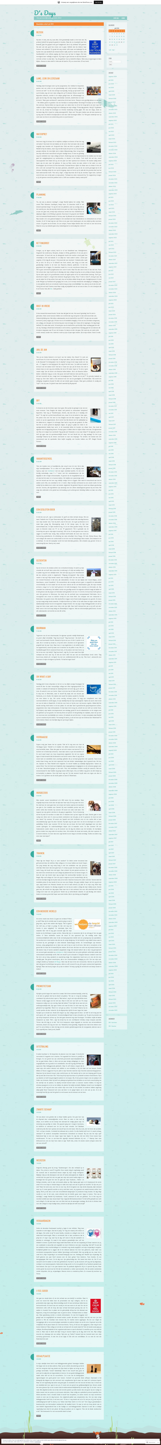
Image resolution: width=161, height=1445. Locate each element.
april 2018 (111, 391)
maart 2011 (111, 680)
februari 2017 (112, 424)
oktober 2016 (112, 435)
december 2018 (113, 362)
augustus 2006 (113, 882)
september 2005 (113, 922)
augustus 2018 (112, 376)
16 (114, 39)
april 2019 (111, 347)
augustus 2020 (113, 300)
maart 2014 (112, 549)
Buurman (40, 628)
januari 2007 (112, 863)
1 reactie (39, 182)
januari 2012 (112, 644)
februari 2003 (112, 999)
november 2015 (113, 475)
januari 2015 (112, 512)
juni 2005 (111, 933)
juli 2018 (111, 380)
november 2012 (113, 607)
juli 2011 (111, 666)
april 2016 (111, 457)
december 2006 (113, 867)
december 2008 (113, 779)
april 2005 (111, 940)
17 (116, 39)
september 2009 (113, 746)
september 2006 (113, 878)
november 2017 (113, 409)
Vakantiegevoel (44, 458)
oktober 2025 (112, 113)
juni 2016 (111, 450)
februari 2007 (112, 860)
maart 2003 (112, 995)
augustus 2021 (112, 267)
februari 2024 (112, 171)
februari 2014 (112, 552)
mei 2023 (111, 204)
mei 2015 (111, 497)
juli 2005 (111, 929)
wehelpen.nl (59, 952)
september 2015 (113, 483)
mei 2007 (111, 849)
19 (121, 39)
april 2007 (111, 853)
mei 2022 (111, 245)
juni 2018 (111, 384)
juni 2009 (111, 757)
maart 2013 (112, 593)
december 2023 (113, 179)
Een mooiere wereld (46, 911)
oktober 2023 (112, 186)
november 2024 (113, 150)
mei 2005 (111, 937)
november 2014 (113, 519)
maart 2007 (112, 856)
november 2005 (113, 915)
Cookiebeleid (38, 1441)
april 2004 (111, 984)
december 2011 (113, 647)
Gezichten (41, 560)
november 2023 (113, 183)
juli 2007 (111, 842)
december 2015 (113, 472)
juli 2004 (111, 973)
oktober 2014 (112, 523)
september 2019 (113, 329)
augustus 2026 (113, 76)
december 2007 (113, 823)
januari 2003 (112, 1003)
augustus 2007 (112, 838)
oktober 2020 (112, 292)
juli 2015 (111, 490)
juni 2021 (111, 274)
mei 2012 (111, 629)
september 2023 (113, 190)
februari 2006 (112, 904)
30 (114, 45)
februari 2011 (112, 684)
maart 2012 (112, 637)
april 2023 (111, 208)
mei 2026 (111, 87)
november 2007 (113, 827)
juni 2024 (111, 168)
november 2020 (113, 289)
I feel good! (42, 1291)
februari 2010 (112, 728)
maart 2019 (112, 351)
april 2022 (111, 248)
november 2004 (113, 959)
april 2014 (111, 545)
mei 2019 (111, 344)
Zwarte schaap (44, 1109)
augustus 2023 (113, 193)
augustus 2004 (113, 970)
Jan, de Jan (41, 349)
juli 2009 (111, 754)
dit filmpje (57, 962)
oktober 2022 (112, 230)
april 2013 (111, 589)
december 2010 (113, 691)
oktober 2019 (112, 325)
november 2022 (113, 226)
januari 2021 (112, 281)
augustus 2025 (113, 120)
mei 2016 (111, 453)
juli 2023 (111, 197)
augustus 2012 (112, 618)
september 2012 (113, 615)
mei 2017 (111, 413)
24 (117, 42)
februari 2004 (112, 992)
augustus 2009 (113, 750)
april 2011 (111, 677)
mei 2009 (111, 761)
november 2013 (113, 563)
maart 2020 (112, 311)
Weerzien (40, 1160)
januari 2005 (112, 951)
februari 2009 (112, 772)
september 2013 (113, 571)
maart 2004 (112, 988)
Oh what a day (43, 676)
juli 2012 (111, 622)
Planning (41, 194)
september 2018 (113, 373)
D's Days (45, 13)
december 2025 (113, 106)
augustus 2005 (113, 926)
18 (119, 39)
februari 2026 (112, 98)
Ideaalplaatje (43, 1356)
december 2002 (113, 1006)
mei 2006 (111, 893)
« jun (110, 50)
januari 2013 (112, 600)
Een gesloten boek (45, 509)
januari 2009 (112, 776)
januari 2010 (112, 732)
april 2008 (111, 809)
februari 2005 (112, 948)
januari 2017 (112, 428)
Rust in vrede (43, 306)
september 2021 (113, 263)
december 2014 (113, 516)
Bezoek (39, 32)
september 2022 (113, 234)
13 (123, 36)
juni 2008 (111, 801)
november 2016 (113, 431)
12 (121, 36)
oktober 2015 (112, 479)
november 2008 (113, 783)
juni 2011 (111, 669)
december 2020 (113, 285)
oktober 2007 (112, 831)
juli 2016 (111, 446)
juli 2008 (111, 798)
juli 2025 (111, 124)
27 (123, 42)
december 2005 (113, 911)
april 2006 (111, 896)
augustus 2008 (113, 794)
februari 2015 (112, 508)
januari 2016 (112, 468)
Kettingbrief (42, 243)
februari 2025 (112, 142)
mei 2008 (111, 805)
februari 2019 (112, 355)
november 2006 (113, 871)
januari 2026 (112, 102)
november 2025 (113, 109)
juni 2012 (111, 625)
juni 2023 (111, 201)
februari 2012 (112, 640)
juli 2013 (111, 578)
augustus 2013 (112, 574)
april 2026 (111, 91)
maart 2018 (112, 395)
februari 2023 (112, 215)
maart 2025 (112, 139)
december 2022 (113, 223)
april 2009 (111, 765)
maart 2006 (112, 900)
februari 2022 (112, 252)
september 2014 (113, 527)
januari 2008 (112, 820)
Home (123, 18)
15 (112, 39)
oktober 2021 (112, 259)
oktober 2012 (112, 611)
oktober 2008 (112, 787)
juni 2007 (111, 845)
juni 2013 (111, 582)
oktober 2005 (112, 918)
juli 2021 (111, 270)
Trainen (40, 853)
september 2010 (113, 702)
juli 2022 (111, 241)
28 (110, 45)
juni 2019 (111, 340)
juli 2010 (111, 710)
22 (112, 42)
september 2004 (113, 966)
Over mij (116, 18)
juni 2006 (111, 889)
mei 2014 (111, 541)
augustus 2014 (112, 530)
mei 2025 (111, 131)
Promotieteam (43, 986)
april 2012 (111, 633)
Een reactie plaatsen (41, 65)
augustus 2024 (113, 160)
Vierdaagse (42, 737)
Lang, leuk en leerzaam (48, 78)
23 (114, 42)
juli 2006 (111, 886)
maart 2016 (112, 461)
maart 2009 (112, 768)
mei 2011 (111, 673)
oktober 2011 (112, 655)
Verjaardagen (43, 1221)
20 (124, 39)
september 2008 (113, 790)
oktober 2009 (112, 743)
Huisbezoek (42, 792)
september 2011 (113, 658)
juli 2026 (111, 80)
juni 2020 (111, 307)
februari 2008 (112, 816)
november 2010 (113, 695)
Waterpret (41, 134)
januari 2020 (112, 314)
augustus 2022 (113, 237)
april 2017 (111, 417)
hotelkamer (51, 471)
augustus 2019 (112, 333)
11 (119, 36)
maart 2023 (112, 212)
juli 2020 (111, 303)
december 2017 (113, 406)
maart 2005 (112, 944)
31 (116, 45)
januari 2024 (112, 175)
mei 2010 (111, 717)
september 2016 (113, 439)
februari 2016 (112, 464)
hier (51, 289)
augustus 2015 (112, 486)
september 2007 (113, 834)
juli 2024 (111, 164)
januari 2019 (112, 358)
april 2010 (111, 721)
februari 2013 (112, 596)
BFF (38, 400)
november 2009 (113, 739)
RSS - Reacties (112, 1026)
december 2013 (113, 560)
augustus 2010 (112, 706)
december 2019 (113, 318)
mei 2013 (111, 585)
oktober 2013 (112, 567)
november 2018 (113, 366)
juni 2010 (111, 713)
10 (116, 36)
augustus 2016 (112, 442)
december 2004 (113, 955)
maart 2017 (112, 420)
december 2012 (113, 604)
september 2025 (113, 117)
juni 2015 (111, 494)
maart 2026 (112, 95)
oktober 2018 (112, 369)
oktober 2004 (112, 962)
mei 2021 (111, 278)
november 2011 (113, 651)
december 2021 (113, 256)
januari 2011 (112, 688)
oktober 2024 (112, 153)
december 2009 (113, 735)
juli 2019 (111, 336)
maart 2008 (112, 812)
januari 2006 (112, 907)
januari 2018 (112, 402)
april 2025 (111, 135)
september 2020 (113, 296)
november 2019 (113, 322)
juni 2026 (111, 84)
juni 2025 (111, 128)
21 (109, 42)
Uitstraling (42, 1046)
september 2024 (113, 157)
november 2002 (113, 1010)
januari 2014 (112, 556)
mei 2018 (111, 388)
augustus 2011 (112, 662)
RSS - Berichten (113, 1022)
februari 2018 (112, 399)
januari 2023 (112, 219)
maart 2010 (112, 724)
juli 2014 (111, 534)
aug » (113, 50)
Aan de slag (98, 2)
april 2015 (111, 501)
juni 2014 (111, 538)
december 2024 (113, 146)
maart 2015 (112, 505)
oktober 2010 (112, 699)
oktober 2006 (112, 875)
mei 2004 (111, 981)
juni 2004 (111, 977)
